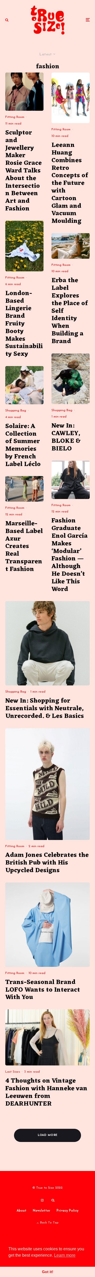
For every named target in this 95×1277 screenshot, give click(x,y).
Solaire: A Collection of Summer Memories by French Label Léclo (23, 445)
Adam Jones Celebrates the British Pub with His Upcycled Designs (47, 863)
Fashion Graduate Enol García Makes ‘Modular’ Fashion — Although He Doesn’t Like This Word (69, 555)
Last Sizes (12, 1071)
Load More (48, 1135)
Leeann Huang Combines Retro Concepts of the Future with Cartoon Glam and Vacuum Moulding (69, 183)
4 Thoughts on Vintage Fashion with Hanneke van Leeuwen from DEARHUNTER (46, 1092)
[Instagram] (42, 1200)
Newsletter (41, 1210)
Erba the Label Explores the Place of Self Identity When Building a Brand (69, 311)
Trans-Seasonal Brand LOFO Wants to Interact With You (42, 990)
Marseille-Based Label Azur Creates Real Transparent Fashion (24, 546)
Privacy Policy (67, 1210)
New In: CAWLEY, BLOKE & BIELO (65, 437)
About (21, 1210)
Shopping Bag (15, 410)
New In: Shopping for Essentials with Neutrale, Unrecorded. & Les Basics (44, 708)
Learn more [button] (64, 1255)
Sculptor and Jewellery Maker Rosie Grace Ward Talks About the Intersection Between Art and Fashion (23, 171)
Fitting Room (14, 117)
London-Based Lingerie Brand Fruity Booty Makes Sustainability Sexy (24, 324)
